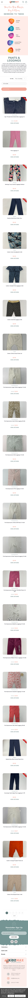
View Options (14, 123)
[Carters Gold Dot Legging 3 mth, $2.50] (15, 308)
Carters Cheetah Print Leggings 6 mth (14, 286)
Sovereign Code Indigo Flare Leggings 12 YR (14, 793)
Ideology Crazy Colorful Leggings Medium (14, 184)
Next (14, 915)
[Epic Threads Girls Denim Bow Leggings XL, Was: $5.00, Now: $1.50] (15, 105)
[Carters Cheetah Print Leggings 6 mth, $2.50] (15, 274)
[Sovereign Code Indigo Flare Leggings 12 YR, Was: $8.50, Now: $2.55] (15, 781)
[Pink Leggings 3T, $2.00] (15, 139)
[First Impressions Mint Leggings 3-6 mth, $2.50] (15, 443)
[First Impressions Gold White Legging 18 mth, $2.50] (15, 409)
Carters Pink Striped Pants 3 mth (14, 894)
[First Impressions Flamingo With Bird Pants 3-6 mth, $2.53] (15, 578)
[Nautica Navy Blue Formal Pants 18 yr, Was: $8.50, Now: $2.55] (15, 747)
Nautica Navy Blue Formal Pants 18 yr (14, 759)
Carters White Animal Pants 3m (14, 353)
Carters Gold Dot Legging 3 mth (14, 319)
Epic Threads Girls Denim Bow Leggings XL (15, 116)
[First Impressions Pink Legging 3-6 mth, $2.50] (15, 477)
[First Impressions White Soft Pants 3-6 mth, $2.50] (15, 511)
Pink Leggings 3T (15, 150)
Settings (4, 996)
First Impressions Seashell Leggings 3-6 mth (14, 691)
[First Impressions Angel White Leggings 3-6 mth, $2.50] (15, 375)
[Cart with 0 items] (26, 2)
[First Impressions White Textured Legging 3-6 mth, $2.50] (15, 545)
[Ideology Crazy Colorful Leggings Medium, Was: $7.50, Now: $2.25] (15, 173)
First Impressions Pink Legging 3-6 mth (15, 488)
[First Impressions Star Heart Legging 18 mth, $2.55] (15, 714)
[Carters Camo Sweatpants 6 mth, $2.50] (15, 240)
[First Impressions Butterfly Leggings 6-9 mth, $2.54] (15, 612)
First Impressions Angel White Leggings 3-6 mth (14, 387)
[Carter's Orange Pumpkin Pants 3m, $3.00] (15, 849)
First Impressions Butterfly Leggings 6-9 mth (14, 624)
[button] (14, 83)
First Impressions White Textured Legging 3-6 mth (14, 556)
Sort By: (11, 78)
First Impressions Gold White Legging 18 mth (14, 421)
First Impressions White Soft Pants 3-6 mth (15, 522)
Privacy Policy (11, 993)
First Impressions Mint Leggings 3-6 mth (14, 455)
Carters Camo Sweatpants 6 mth (14, 252)
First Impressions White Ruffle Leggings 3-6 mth (14, 827)
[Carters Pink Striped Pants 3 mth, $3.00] (15, 883)
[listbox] (20, 78)
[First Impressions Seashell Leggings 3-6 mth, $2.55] (15, 680)
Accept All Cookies (20, 996)
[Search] (23, 2)
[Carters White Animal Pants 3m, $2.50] (15, 342)
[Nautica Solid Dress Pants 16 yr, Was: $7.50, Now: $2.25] (15, 206)
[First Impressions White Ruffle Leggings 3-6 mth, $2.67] (15, 815)
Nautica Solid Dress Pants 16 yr (14, 218)
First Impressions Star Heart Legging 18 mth (14, 725)
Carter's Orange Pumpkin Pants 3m (15, 860)
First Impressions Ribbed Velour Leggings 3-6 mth (14, 657)
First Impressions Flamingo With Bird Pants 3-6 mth (15, 591)
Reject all (11, 996)
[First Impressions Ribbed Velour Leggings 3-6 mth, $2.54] (15, 646)
